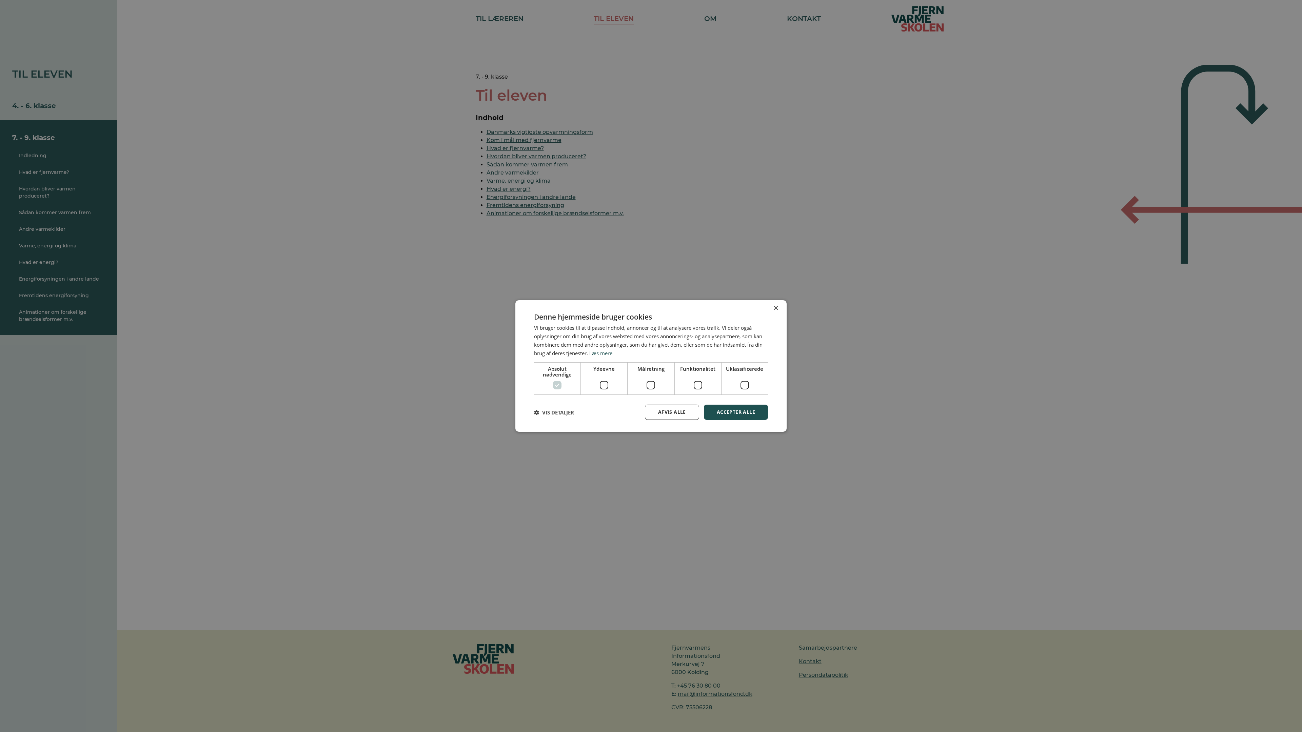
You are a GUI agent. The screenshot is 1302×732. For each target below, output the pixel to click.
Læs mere (600, 353)
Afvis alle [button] (672, 412)
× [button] (775, 308)
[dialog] (651, 366)
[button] (554, 412)
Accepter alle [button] (736, 412)
